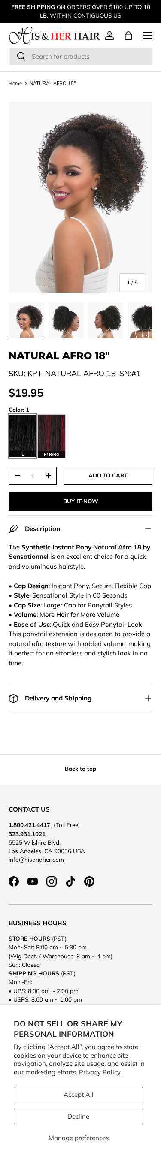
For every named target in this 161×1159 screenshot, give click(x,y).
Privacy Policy (100, 1072)
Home (15, 83)
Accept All (79, 1094)
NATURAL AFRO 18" (53, 83)
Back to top (80, 768)
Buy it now (80, 501)
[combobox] (80, 56)
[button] (128, 35)
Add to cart (108, 475)
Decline (78, 1116)
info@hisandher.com (36, 859)
